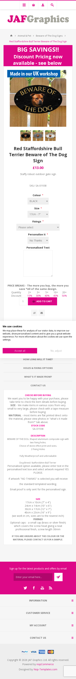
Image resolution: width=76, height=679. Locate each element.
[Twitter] (25, 588)
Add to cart (44, 301)
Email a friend (41, 313)
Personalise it (37, 234)
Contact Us (38, 385)
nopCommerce (45, 664)
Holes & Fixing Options (38, 368)
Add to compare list (34, 313)
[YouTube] (42, 588)
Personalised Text (38, 247)
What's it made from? (38, 376)
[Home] (11, 36)
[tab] (38, 359)
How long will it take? (38, 359)
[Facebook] (34, 588)
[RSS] (51, 588)
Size (37, 208)
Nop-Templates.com (45, 669)
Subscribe (58, 577)
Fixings (37, 221)
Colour (37, 195)
